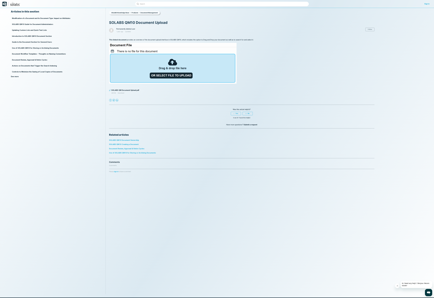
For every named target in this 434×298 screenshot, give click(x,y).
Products (135, 13)
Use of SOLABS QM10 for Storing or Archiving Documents (35, 48)
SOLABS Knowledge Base (120, 13)
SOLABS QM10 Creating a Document (124, 144)
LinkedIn (117, 100)
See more (15, 77)
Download (121, 93)
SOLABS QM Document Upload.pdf (125, 90)
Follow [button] (370, 29)
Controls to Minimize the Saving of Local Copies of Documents (37, 72)
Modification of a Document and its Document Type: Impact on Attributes (41, 18)
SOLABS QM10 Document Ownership (124, 140)
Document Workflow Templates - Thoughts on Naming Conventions (39, 54)
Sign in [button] (426, 4)
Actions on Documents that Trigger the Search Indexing (34, 66)
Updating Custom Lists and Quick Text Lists (29, 30)
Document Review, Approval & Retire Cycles (29, 60)
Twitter (113, 100)
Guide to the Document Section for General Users (32, 42)
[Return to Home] (4, 4)
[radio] (236, 113)
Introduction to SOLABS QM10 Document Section (32, 36)
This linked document (117, 40)
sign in (116, 171)
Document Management (149, 13)
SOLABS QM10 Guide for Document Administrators (32, 24)
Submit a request (250, 125)
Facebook (110, 100)
